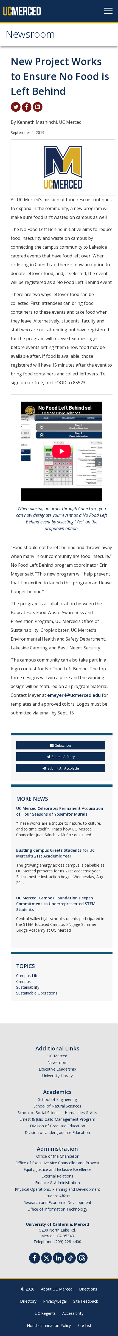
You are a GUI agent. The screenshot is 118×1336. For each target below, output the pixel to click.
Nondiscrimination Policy (49, 1325)
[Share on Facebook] (27, 106)
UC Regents (45, 1313)
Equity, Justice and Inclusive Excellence (57, 1169)
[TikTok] (70, 1257)
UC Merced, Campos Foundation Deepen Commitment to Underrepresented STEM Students (55, 903)
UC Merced (57, 1055)
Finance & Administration (57, 1182)
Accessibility (72, 1313)
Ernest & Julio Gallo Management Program (57, 1119)
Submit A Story (63, 756)
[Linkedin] (58, 1258)
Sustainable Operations (36, 993)
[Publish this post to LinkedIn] (38, 106)
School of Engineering (57, 1099)
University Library (57, 1075)
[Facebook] (34, 1258)
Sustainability (27, 987)
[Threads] (82, 1257)
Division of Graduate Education (57, 1125)
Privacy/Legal (55, 1301)
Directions (88, 1289)
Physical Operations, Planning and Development (57, 1189)
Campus (23, 981)
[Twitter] (46, 1257)
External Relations (57, 1176)
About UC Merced (56, 1289)
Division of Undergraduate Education (57, 1132)
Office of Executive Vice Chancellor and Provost (57, 1162)
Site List (84, 1325)
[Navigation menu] (108, 11)
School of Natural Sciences (57, 1106)
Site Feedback (85, 1301)
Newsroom (30, 35)
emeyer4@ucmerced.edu (74, 695)
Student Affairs (57, 1195)
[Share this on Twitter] (16, 106)
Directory (28, 1301)
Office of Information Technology (57, 1209)
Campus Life (27, 975)
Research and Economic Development (57, 1202)
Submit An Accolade (63, 768)
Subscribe (63, 745)
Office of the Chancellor (57, 1156)
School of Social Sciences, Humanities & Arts (57, 1112)
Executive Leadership (57, 1069)
